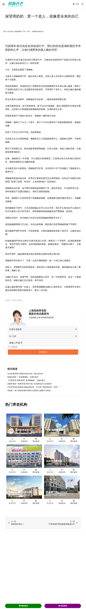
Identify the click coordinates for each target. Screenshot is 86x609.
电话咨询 (12, 441)
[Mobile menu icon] (3, 4)
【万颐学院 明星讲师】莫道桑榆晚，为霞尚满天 (26, 380)
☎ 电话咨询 (62, 606)
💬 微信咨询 (23, 606)
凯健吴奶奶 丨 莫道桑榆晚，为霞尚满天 (22, 377)
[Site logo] (16, 4)
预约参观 (36, 441)
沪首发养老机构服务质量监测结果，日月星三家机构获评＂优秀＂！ (34, 387)
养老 (14, 300)
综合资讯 (10, 31)
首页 (4, 31)
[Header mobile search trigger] (82, 4)
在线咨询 (24, 441)
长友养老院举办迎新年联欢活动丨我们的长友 (25, 374)
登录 (77, 4)
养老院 (19, 300)
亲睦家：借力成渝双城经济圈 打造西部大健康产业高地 (29, 390)
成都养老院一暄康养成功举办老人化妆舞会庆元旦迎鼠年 (29, 384)
